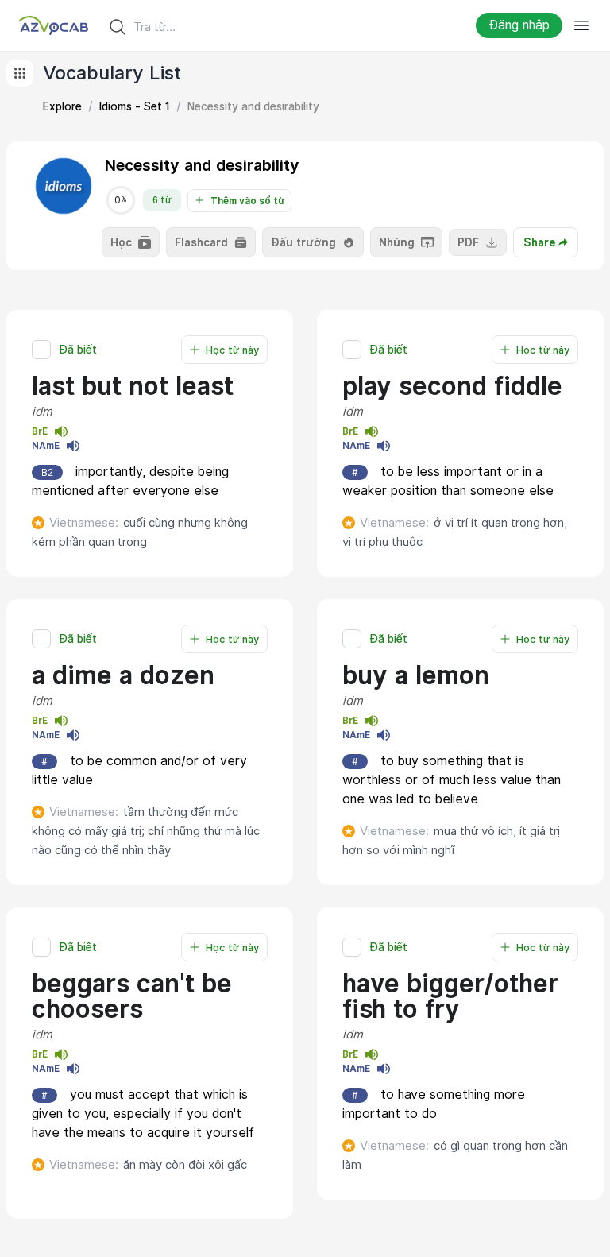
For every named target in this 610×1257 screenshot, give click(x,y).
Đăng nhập (519, 25)
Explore (62, 106)
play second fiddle (452, 386)
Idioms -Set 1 (134, 106)
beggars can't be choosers (132, 996)
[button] (150, 462)
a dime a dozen (123, 675)
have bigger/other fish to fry (450, 996)
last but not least (133, 386)
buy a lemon (415, 675)
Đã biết (78, 349)
